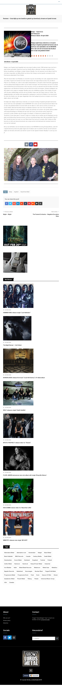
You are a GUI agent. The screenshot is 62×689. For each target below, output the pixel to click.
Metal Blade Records (25, 567)
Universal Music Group (47, 579)
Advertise (5, 623)
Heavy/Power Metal (24, 191)
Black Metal (47, 552)
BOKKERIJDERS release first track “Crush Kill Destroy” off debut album (24, 377)
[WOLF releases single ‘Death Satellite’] (31, 393)
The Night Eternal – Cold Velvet (12, 345)
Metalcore (37, 567)
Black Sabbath (8, 556)
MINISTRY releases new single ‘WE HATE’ (15, 540)
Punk (32, 575)
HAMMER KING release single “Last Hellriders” (17, 312)
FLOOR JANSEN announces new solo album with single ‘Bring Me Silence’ (24, 475)
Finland (50, 560)
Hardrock (25, 564)
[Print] (40, 203)
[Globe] (27, 144)
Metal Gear (46, 567)
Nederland (20, 571)
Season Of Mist (46, 575)
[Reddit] (33, 203)
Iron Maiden (7, 567)
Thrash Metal (21, 579)
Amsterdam (31, 552)
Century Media (37, 556)
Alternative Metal (9, 552)
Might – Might (7, 214)
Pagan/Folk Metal (50, 571)
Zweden (11, 582)
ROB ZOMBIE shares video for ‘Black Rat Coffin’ (17, 507)
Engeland (16, 191)
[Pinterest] (29, 203)
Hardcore (17, 564)
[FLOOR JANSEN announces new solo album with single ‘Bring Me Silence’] (31, 458)
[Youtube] (35, 144)
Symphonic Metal (9, 579)
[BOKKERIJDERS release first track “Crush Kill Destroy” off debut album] (31, 361)
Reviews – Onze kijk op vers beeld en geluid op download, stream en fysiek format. (30, 18)
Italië (15, 567)
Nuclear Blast (39, 571)
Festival (42, 560)
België (40, 552)
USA (5, 582)
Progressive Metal (9, 575)
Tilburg (29, 579)
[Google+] (14, 203)
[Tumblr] (25, 203)
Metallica (54, 567)
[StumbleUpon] (21, 203)
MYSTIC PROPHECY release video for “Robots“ (17, 442)
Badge (10, 191)
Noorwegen (28, 571)
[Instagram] (14, 637)
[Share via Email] (37, 203)
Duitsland (27, 560)
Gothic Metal (8, 564)
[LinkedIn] (18, 203)
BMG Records (19, 556)
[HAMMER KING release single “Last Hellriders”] (31, 296)
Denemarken (8, 560)
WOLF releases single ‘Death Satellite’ (14, 410)
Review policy (6, 620)
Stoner (56, 575)
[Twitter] (10, 203)
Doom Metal (18, 560)
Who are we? (6, 618)
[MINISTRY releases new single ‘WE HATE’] (31, 523)
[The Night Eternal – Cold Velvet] (31, 328)
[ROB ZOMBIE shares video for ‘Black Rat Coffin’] (31, 491)
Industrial (47, 564)
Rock (37, 575)
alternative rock (21, 552)
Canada (28, 556)
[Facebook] (31, 144)
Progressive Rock (23, 575)
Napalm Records (9, 571)
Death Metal (47, 556)
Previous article (9, 211)
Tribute (36, 579)
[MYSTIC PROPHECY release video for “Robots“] (31, 426)
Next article (54, 211)
